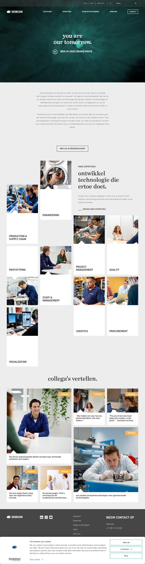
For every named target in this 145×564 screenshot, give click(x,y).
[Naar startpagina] (23, 517)
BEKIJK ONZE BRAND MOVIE (76, 51)
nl (110, 3)
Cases (75, 529)
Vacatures (77, 516)
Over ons (76, 534)
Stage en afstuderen (81, 525)
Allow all (126, 542)
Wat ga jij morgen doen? (72, 148)
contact (132, 12)
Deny (126, 556)
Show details (35, 559)
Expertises (77, 520)
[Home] (18, 11)
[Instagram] (46, 517)
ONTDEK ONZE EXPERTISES (94, 209)
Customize (125, 549)
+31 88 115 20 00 (114, 528)
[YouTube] (50, 517)
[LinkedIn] (41, 517)
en (107, 3)
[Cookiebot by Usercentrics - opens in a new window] (15, 559)
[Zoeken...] (135, 3)
